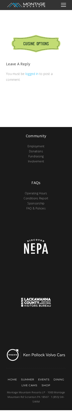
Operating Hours (36, 193)
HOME (12, 379)
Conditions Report (36, 198)
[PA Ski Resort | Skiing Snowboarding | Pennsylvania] (26, 5)
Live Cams (29, 385)
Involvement (36, 161)
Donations (36, 151)
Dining (59, 379)
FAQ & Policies (36, 208)
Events (44, 379)
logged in (32, 74)
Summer (27, 379)
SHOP (46, 385)
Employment (36, 146)
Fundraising (36, 156)
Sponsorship (35, 203)
